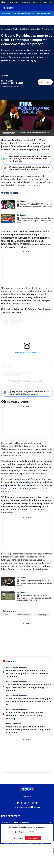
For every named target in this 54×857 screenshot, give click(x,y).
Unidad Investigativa (40, 2)
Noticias (35, 832)
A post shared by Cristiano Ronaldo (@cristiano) (27, 381)
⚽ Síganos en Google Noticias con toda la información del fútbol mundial (29, 392)
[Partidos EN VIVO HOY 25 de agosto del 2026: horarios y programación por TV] (8, 204)
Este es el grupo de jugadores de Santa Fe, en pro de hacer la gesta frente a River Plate (35, 220)
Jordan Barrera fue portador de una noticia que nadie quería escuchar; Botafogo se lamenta (28, 687)
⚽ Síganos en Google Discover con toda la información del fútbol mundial (29, 168)
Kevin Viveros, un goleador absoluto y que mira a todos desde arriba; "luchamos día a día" (28, 701)
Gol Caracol (26, 2)
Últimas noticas (13, 2)
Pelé (30, 146)
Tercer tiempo (42, 615)
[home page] (3, 2)
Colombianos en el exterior (16, 667)
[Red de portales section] (50, 816)
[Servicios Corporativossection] (50, 822)
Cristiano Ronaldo (23, 615)
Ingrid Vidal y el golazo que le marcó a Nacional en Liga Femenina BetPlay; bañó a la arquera (28, 729)
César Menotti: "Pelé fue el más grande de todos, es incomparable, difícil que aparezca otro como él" (34, 597)
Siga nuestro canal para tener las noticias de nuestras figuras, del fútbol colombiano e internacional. (29, 158)
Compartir (47, 82)
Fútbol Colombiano (13, 723)
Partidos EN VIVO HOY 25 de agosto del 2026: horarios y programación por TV (34, 205)
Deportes (22, 832)
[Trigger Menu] (3, 8)
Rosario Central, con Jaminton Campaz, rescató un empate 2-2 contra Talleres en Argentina (27, 673)
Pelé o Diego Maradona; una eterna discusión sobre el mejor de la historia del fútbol (34, 582)
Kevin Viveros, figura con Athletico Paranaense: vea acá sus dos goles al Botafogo (25, 715)
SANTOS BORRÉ (43, 14)
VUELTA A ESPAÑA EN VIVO (23, 14)
